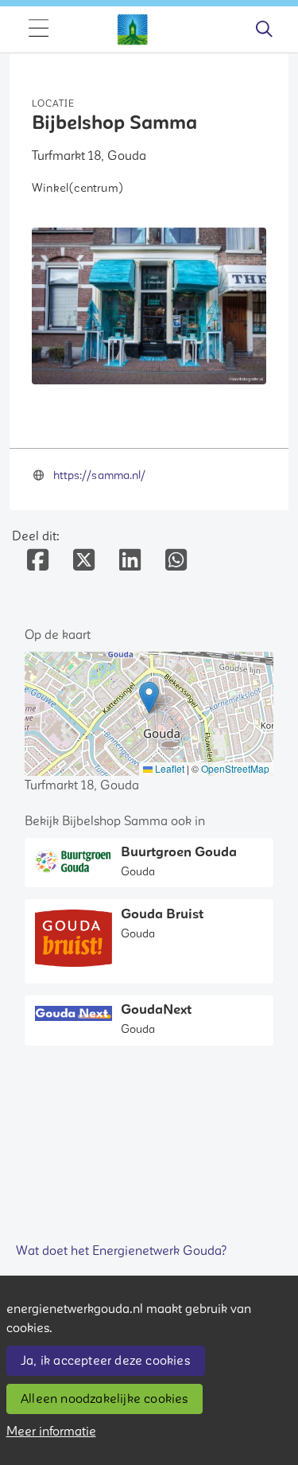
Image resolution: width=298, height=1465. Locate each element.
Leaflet (168, 768)
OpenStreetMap (235, 768)
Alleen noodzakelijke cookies (104, 1399)
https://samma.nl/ (99, 475)
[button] (149, 697)
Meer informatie (51, 1432)
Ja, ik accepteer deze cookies (105, 1361)
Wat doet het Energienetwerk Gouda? (121, 1251)
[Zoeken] (264, 29)
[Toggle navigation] (38, 29)
